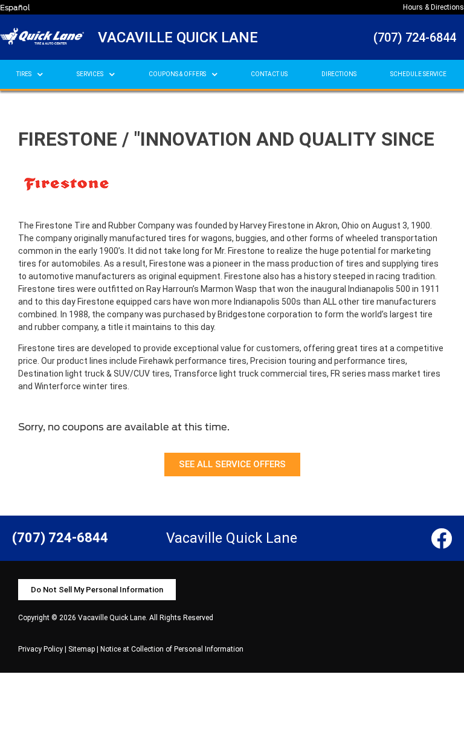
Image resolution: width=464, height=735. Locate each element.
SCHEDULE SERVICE (418, 74)
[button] (232, 464)
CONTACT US (269, 74)
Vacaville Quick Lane (178, 37)
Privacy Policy (40, 649)
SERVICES (90, 74)
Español (15, 7)
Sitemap (81, 649)
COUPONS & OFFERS (177, 74)
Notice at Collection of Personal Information (171, 649)
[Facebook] (441, 538)
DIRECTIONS (338, 74)
